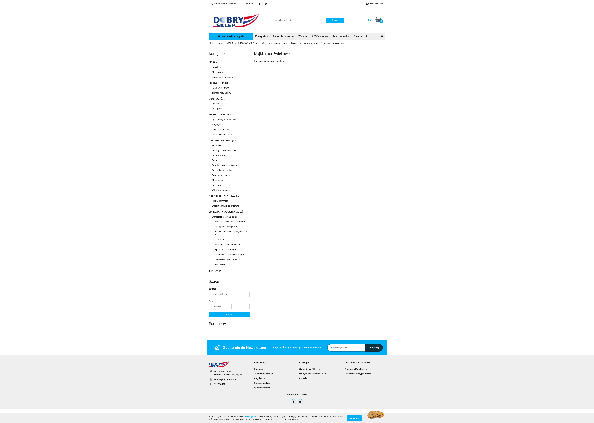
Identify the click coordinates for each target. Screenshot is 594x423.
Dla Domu (217, 103)
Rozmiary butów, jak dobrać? (358, 373)
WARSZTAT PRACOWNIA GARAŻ (226, 211)
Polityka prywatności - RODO (313, 373)
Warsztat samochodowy (227, 259)
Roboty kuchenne (220, 175)
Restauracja (218, 155)
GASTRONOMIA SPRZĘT (222, 140)
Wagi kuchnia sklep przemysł (226, 206)
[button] (260, 363)
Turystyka (217, 124)
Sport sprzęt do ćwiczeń (223, 119)
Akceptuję (354, 418)
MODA (212, 62)
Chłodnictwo (218, 180)
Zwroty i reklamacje (263, 373)
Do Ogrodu (217, 108)
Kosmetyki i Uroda (220, 88)
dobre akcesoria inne (222, 134)
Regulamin (259, 378)
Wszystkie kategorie (232, 36)
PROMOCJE (215, 271)
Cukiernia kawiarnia (221, 170)
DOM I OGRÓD (216, 98)
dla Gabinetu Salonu (222, 93)
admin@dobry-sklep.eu (225, 379)
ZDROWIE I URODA (219, 83)
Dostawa (258, 369)
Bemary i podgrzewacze (223, 150)
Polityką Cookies (252, 417)
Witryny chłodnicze (221, 190)
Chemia (219, 239)
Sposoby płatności (263, 387)
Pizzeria (216, 185)
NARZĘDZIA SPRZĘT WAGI (223, 196)
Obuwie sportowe (220, 129)
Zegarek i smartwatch (222, 77)
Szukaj (229, 314)
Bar (214, 160)
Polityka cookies (262, 383)
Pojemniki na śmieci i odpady (229, 254)
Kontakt (303, 378)
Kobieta (216, 67)
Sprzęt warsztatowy (225, 249)
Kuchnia (216, 145)
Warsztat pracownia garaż (225, 217)
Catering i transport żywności (226, 165)
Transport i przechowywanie (229, 244)
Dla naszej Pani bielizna (356, 369)
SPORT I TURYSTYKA (220, 114)
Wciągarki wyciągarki (225, 226)
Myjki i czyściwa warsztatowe (229, 221)
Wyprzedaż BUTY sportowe (313, 36)
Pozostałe (220, 264)
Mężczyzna (217, 72)
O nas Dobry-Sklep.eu (309, 369)
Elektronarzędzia (220, 201)
